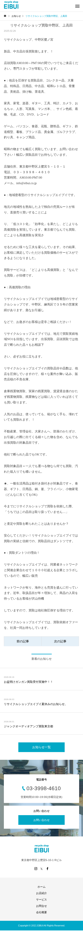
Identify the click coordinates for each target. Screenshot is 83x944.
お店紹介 (41, 893)
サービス (41, 899)
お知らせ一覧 (41, 747)
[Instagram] (36, 868)
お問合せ (41, 905)
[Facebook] (47, 868)
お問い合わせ (41, 820)
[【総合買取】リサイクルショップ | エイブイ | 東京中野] (11, 5)
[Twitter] (41, 868)
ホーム (41, 886)
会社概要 (41, 912)
